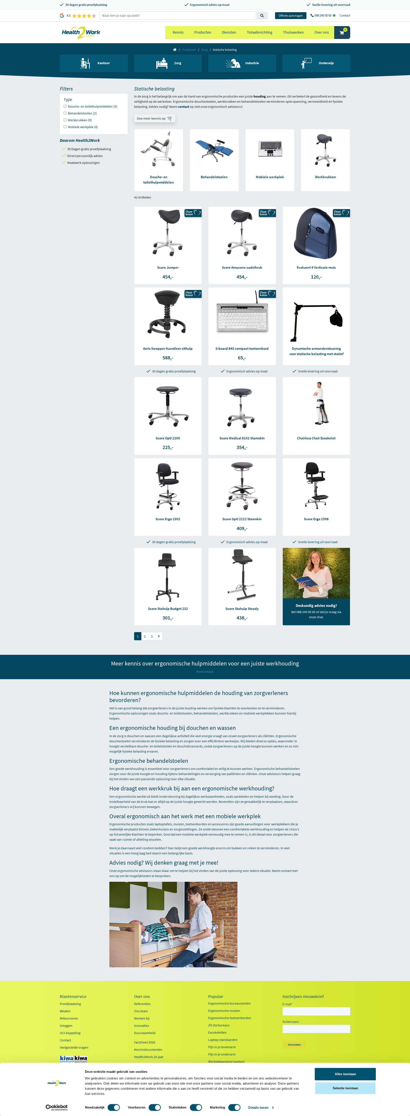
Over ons (322, 32)
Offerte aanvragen (291, 15)
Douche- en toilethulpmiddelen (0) (92, 106)
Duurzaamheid (144, 1033)
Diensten (229, 32)
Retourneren (69, 1018)
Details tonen (258, 1107)
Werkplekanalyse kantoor (226, 1061)
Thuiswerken (293, 32)
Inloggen (66, 1025)
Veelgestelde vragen (74, 1047)
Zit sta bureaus (219, 1025)
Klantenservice (73, 996)
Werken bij (141, 1018)
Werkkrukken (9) (80, 120)
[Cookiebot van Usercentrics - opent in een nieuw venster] (56, 1107)
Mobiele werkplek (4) (83, 127)
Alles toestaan (345, 1074)
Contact (345, 15)
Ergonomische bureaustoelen (229, 1003)
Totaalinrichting (259, 32)
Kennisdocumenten (148, 1049)
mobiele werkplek (195, 834)
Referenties (142, 1004)
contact (286, 870)
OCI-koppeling (70, 1033)
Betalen (65, 1011)
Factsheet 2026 (144, 1042)
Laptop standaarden (222, 1039)
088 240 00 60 (323, 15)
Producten (202, 32)
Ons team (141, 1011)
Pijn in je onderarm (222, 1054)
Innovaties (141, 1025)
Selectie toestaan (345, 1088)
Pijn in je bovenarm (222, 1047)
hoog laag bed (141, 853)
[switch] (155, 1107)
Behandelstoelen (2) (82, 113)
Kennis (178, 32)
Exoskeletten (217, 1032)
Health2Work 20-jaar (149, 1057)
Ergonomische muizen (224, 1010)
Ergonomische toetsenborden (229, 1018)
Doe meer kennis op (151, 118)
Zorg (205, 50)
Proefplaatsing (70, 1004)
